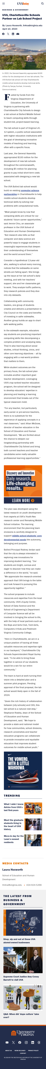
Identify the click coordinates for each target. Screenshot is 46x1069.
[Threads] (39, 1043)
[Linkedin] (32, 1043)
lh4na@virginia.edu (32, 25)
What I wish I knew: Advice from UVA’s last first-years (14, 807)
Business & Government (15, 10)
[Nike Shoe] (23, 771)
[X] (13, 1043)
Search (42, 3)
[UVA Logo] (23, 1033)
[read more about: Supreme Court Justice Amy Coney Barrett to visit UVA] (23, 960)
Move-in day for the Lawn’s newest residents (14, 839)
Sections (3, 3)
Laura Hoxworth (12, 869)
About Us (8, 1050)
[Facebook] (19, 1043)
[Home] (23, 3)
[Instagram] (26, 1043)
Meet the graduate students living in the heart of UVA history (13, 824)
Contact (23, 1053)
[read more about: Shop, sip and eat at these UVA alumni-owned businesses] (23, 923)
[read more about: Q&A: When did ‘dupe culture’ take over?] (23, 997)
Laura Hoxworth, (14, 25)
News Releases (20, 1050)
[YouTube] (7, 1043)
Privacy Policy (33, 1050)
